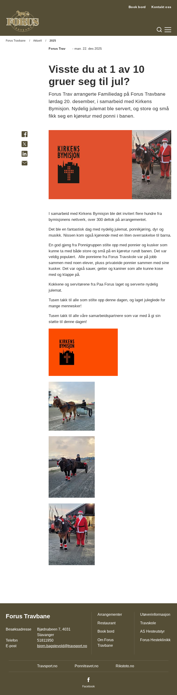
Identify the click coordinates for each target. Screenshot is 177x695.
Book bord (137, 7)
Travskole (148, 623)
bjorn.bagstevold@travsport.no (62, 646)
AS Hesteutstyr (152, 631)
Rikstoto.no (125, 666)
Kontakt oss (161, 7)
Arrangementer (109, 614)
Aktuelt (37, 40)
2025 (53, 40)
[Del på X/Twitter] (25, 145)
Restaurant (106, 623)
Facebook (88, 686)
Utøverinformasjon (155, 614)
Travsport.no (47, 666)
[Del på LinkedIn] (25, 155)
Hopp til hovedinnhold (17, 3)
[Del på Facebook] (25, 135)
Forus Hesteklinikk (155, 640)
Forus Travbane (16, 40)
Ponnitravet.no (86, 666)
